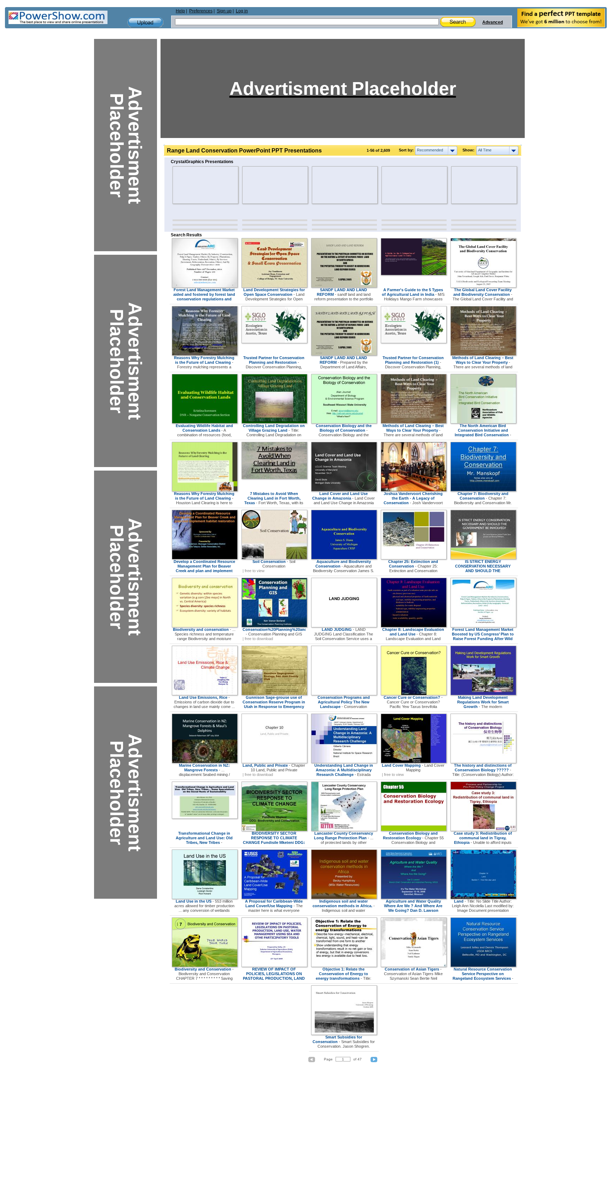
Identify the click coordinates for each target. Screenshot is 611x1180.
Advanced (492, 22)
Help (180, 10)
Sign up (224, 10)
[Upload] (145, 22)
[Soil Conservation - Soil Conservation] (274, 558)
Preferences (201, 10)
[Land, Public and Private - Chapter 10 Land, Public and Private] (274, 762)
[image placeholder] (193, 185)
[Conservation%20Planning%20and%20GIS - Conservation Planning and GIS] (274, 626)
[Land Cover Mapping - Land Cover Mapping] (414, 762)
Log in (242, 10)
